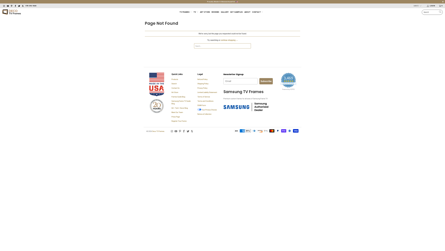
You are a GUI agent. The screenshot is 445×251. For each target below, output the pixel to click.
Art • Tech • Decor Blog (180, 108)
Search (174, 84)
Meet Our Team (177, 112)
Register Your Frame (179, 121)
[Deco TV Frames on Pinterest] (11, 6)
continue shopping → (229, 40)
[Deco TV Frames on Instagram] (4, 6)
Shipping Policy (202, 84)
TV (195, 12)
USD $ (416, 6)
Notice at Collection (204, 114)
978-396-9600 (30, 6)
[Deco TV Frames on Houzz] (23, 6)
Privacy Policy (202, 88)
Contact (256, 12)
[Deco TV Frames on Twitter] (19, 6)
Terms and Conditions (205, 101)
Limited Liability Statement (207, 92)
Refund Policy (202, 79)
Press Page (176, 117)
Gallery (225, 12)
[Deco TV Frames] (11, 12)
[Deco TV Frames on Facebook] (15, 6)
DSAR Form (201, 105)
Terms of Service (203, 97)
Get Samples (236, 12)
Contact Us (176, 88)
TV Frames (185, 12)
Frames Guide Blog (178, 97)
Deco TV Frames (158, 131)
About (247, 12)
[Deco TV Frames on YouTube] (8, 6)
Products (175, 79)
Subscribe (266, 81)
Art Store (205, 12)
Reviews (215, 12)
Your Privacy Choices (209, 110)
